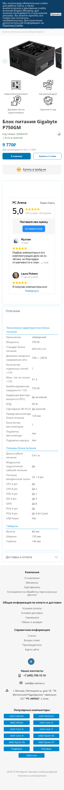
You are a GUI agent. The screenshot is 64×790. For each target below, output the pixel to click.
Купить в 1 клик (47, 156)
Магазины (32, 582)
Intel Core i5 (16, 729)
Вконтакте (31, 661)
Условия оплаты (32, 608)
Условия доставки (32, 612)
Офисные (31, 755)
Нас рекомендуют (48, 93)
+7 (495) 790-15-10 (34, 675)
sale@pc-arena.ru (34, 683)
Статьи (32, 635)
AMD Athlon (16, 722)
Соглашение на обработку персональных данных (32, 593)
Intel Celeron (17, 716)
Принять (56, 14)
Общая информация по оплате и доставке (32, 602)
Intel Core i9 (16, 735)
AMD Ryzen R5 (17, 742)
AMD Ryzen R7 (46, 742)
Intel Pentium (46, 716)
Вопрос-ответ (32, 640)
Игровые (46, 748)
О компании (32, 578)
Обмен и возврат (32, 622)
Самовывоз (32, 617)
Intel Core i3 (46, 722)
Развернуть (32, 290)
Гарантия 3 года (48, 109)
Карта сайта (32, 649)
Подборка (16, 748)
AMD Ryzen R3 (46, 735)
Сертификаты (32, 587)
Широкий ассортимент (16, 93)
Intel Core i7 (46, 729)
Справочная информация (32, 630)
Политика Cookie (13, 25)
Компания (32, 572)
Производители (32, 644)
